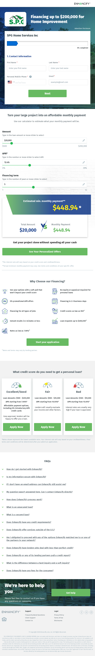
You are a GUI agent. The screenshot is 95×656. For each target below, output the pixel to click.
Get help (70, 592)
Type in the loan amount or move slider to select (23, 135)
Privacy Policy (59, 615)
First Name (12, 62)
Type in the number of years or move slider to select (24, 179)
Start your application (47, 342)
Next (47, 93)
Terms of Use (58, 618)
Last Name (54, 62)
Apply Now (16, 427)
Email (52, 76)
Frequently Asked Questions (35, 615)
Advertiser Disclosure (82, 28)
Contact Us (29, 620)
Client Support (30, 618)
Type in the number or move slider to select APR (23, 157)
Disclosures (58, 620)
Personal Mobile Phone (17, 77)
